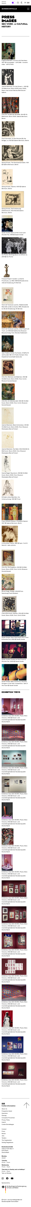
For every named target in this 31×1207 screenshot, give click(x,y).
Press (3, 1131)
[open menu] (28, 9)
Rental (3, 1133)
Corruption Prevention (8, 1118)
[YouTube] (12, 1178)
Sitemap (4, 1115)
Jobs (3, 1136)
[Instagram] (3, 1178)
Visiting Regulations (7, 1142)
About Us (4, 1109)
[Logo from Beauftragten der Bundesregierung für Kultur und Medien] (14, 1190)
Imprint (4, 1122)
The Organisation (7, 1140)
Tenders (4, 1138)
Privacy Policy (6, 1120)
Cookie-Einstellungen (8, 1124)
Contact (4, 1129)
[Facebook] (7, 1178)
